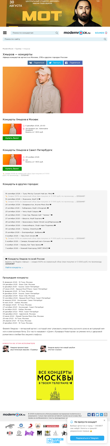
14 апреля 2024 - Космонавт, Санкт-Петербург (23, 300)
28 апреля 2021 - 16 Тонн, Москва (17, 321)
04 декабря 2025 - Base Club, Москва (19, 284)
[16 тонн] (10, 426)
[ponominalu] (51, 426)
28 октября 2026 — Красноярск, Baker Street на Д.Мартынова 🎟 (33, 222)
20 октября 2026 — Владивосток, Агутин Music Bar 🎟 (28, 204)
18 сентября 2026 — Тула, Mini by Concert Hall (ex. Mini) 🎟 (29, 193)
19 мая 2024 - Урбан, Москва (15, 302)
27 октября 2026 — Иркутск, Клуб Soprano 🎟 (24, 218)
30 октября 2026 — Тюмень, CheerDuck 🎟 (23, 229)
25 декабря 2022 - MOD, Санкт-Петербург (21, 311)
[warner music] (21, 426)
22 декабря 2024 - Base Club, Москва (19, 296)
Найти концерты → (14, 267)
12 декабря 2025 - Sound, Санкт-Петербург (21, 286)
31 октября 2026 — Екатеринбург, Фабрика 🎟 (25, 232)
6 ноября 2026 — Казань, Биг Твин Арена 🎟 (24, 245)
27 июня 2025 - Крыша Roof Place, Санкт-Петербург (25, 289)
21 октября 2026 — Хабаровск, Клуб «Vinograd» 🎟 (27, 208)
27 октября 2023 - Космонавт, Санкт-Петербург (23, 307)
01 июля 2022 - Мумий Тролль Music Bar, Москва (23, 316)
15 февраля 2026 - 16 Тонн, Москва (17, 282)
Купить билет (12, 138)
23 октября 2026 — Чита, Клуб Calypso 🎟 (23, 211)
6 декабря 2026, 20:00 (35, 125)
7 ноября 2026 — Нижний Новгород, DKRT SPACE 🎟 (27, 248)
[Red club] (10, 433)
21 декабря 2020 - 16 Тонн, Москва (17, 323)
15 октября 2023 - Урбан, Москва (17, 309)
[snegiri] (65, 426)
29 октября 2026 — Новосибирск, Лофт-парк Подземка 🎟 (30, 225)
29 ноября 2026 (32, 157)
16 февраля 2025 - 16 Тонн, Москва (17, 291)
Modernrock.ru (77, 33)
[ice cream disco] (38, 426)
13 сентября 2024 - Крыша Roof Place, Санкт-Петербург (27, 298)
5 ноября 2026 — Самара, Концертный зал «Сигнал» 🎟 (28, 241)
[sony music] (30, 426)
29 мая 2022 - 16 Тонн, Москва (16, 318)
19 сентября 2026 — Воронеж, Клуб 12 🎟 (22, 199)
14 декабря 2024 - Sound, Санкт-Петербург (21, 293)
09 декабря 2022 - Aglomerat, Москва (19, 314)
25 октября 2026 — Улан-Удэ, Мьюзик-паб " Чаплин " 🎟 (28, 215)
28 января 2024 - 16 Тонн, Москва (17, 305)
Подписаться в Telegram (87, 438)
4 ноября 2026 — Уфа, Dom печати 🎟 (21, 236)
